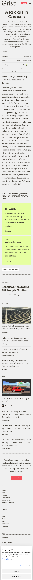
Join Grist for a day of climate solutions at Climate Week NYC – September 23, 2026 (16, 414)
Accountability (6, 497)
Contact (4, 518)
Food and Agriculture (8, 502)
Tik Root (4, 369)
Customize (15, 576)
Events (4, 540)
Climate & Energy (14, 295)
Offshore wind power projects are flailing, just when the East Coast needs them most (16, 442)
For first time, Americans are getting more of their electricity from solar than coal (15, 363)
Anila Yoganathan (7, 344)
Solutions (4, 495)
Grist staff (4, 51)
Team (3, 516)
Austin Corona (6, 448)
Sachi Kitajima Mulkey (8, 355)
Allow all (16, 571)
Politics (4, 492)
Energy (4, 490)
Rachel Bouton (6, 420)
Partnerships (5, 523)
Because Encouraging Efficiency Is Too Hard (15, 288)
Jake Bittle (5, 434)
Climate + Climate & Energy (23, 60)
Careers (4, 521)
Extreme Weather (7, 500)
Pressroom (5, 526)
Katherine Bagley (10, 405)
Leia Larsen (5, 332)
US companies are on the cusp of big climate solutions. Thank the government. (16, 428)
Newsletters (5, 537)
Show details (24, 566)
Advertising (5, 545)
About (3, 513)
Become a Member (7, 542)
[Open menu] (29, 3)
